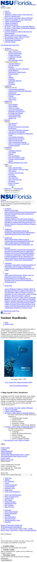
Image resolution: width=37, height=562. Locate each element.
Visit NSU (8, 522)
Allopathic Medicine (14, 63)
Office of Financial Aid (11, 496)
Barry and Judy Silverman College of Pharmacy (19, 18)
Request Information (11, 513)
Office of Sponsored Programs (17, 142)
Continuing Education (15, 57)
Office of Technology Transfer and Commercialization (18, 144)
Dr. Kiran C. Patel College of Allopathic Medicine (20, 26)
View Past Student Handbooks (18, 385)
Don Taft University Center (16, 157)
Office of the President (15, 168)
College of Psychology (11, 25)
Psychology (11, 84)
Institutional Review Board (16, 139)
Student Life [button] (8, 101)
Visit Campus (12, 99)
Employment (8, 490)
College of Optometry (11, 23)
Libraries (11, 154)
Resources (11, 174)
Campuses (4, 449)
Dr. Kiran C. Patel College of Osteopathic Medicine (20, 28)
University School (10, 42)
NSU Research (12, 123)
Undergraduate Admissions (13, 40)
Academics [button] (8, 48)
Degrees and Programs (15, 53)
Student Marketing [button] (6, 453)
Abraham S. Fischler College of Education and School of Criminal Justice (19, 15)
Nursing (10, 77)
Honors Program (13, 74)
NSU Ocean (12, 125)
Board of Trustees (13, 183)
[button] (14, 188)
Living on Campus (14, 108)
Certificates (11, 58)
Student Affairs (9, 324)
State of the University (15, 179)
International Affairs (14, 94)
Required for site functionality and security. (13, 547)
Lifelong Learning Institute (16, 159)
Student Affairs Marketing (8, 454)
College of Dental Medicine (13, 21)
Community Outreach (14, 150)
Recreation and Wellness (15, 113)
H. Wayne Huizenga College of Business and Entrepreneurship (20, 301)
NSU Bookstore (9, 481)
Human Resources (10, 501)
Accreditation (12, 176)
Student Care (12, 118)
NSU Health (12, 152)
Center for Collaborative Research (18, 130)
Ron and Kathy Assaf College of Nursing (17, 37)
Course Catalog (5, 458)
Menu (3, 444)
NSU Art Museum (13, 156)
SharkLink (8, 13)
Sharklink (7, 515)
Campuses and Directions (16, 173)
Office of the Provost (14, 52)
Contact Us (11, 185)
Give (2, 45)
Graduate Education (14, 55)
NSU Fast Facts (13, 178)
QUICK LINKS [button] (6, 8)
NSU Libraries (9, 505)
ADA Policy (14, 530)
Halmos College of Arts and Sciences (16, 35)
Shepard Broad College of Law (14, 38)
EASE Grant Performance (12, 491)
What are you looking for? (12, 190)
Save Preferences (6, 560)
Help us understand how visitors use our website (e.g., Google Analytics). (17, 551)
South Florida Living (14, 116)
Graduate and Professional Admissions (19, 91)
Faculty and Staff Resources (13, 495)
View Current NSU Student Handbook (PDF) (18, 382)
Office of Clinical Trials (15, 140)
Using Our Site (13, 528)
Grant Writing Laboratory (16, 137)
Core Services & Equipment (16, 132)
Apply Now (15, 45)
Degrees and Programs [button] (11, 210)
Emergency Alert (10, 488)
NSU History (12, 171)
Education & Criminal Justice (17, 72)
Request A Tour (5, 525)
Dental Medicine (13, 70)
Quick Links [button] (8, 285)
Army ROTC (12, 98)
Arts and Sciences (13, 65)
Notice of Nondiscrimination (27, 530)
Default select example (7, 474)
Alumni (10, 161)
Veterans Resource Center (12, 520)
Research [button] (7, 120)
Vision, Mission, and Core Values (18, 169)
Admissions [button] (8, 86)
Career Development (14, 115)
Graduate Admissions (11, 30)
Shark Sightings (13, 104)
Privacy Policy (23, 528)
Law (9, 75)
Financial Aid (12, 92)
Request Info (8, 45)
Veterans (10, 96)
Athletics (7, 479)
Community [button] (8, 147)
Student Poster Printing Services (17, 456)
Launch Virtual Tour (16, 525)
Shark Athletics (12, 106)
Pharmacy (11, 82)
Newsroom (11, 181)
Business (11, 67)
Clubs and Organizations (15, 110)
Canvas (7, 11)
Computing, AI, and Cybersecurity (18, 69)
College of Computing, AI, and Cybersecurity (18, 19)
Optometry (11, 79)
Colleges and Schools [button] (11, 217)
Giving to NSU (9, 498)
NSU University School (15, 60)
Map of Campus (9, 507)
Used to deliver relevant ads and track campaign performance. (15, 556)
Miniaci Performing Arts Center (17, 162)
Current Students (10, 486)
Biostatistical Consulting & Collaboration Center (19, 254)
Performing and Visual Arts (16, 111)
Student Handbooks (7, 451)
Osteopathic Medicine (14, 81)
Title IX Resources (10, 517)
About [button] (6, 164)
